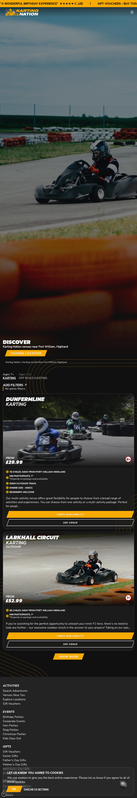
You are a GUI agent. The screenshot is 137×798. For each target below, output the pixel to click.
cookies (20, 782)
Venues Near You (14, 695)
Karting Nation (13, 362)
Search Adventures (15, 691)
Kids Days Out (12, 738)
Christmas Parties (14, 734)
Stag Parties (11, 730)
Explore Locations (14, 699)
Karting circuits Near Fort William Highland (44, 362)
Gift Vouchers (11, 704)
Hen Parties (10, 725)
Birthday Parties (13, 717)
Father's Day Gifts (14, 760)
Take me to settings (36, 789)
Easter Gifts (10, 756)
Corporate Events (14, 721)
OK (14, 789)
